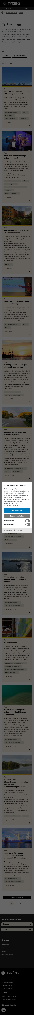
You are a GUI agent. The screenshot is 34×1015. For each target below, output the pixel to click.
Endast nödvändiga (17, 516)
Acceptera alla (17, 510)
